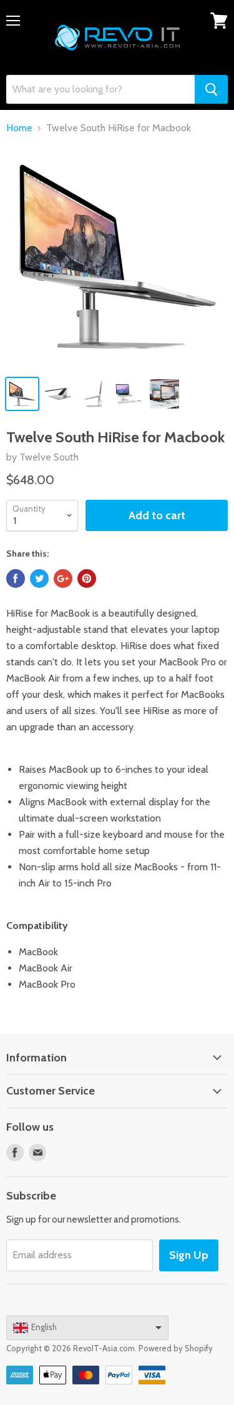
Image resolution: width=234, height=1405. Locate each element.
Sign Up (188, 1255)
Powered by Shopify (176, 1348)
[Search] (211, 89)
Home (19, 128)
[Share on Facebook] (15, 578)
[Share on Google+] (63, 578)
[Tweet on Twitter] (39, 578)
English (44, 1327)
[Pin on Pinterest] (86, 578)
